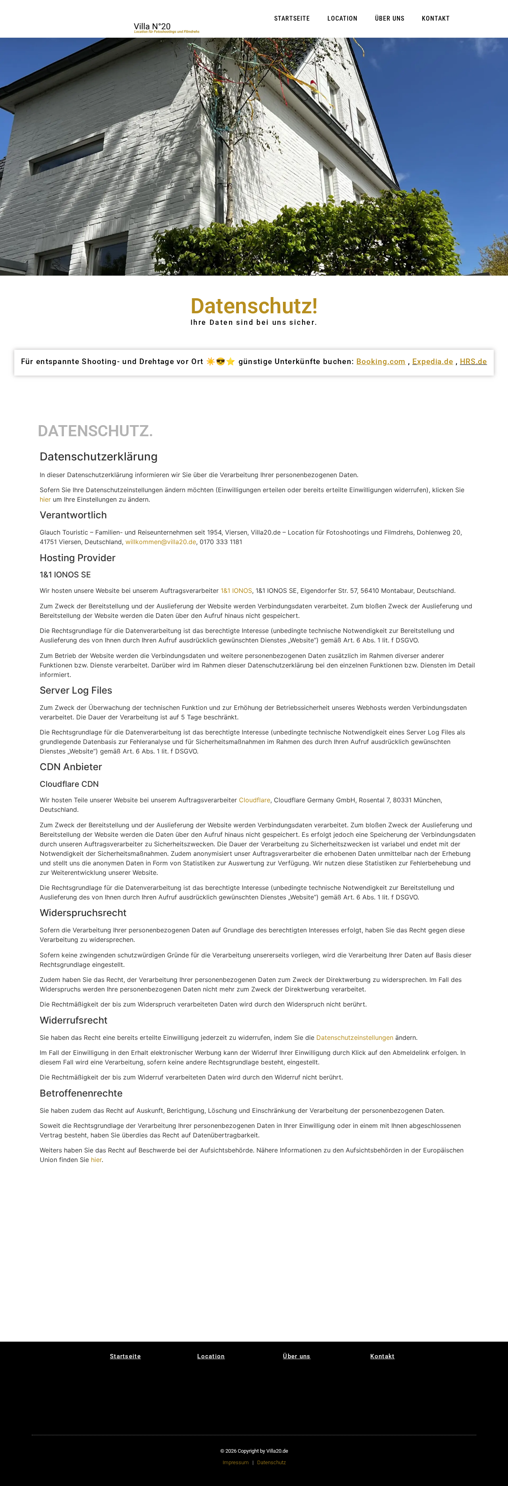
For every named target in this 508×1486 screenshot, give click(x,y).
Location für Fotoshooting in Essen (433, 1266)
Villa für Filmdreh (171, 1264)
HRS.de (473, 361)
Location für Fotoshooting (116, 1217)
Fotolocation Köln (327, 1233)
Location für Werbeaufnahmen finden (273, 1278)
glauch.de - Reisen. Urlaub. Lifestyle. (70, 1328)
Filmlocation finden (122, 1264)
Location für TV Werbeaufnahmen (171, 1290)
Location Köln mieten (226, 1187)
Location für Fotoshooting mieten (123, 1228)
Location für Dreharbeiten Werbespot (322, 1302)
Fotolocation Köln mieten (223, 1266)
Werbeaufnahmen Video (273, 1225)
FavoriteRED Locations (433, 1215)
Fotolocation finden (71, 1288)
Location (342, 18)
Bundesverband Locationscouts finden (382, 1279)
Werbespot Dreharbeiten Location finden (330, 1315)
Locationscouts (220, 1249)
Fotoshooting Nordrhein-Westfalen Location (432, 1278)
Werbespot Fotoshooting (374, 1227)
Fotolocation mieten (123, 1194)
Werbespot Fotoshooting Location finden (382, 1315)
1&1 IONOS (236, 590)
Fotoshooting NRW (327, 1194)
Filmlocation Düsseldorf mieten (275, 1325)
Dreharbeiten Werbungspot (322, 1213)
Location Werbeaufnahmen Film (278, 1301)
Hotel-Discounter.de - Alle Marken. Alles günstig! (226, 1333)
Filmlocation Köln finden (223, 1320)
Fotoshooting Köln (275, 1208)
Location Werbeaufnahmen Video (273, 1313)
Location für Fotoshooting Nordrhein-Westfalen (380, 1268)
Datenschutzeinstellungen (354, 1037)
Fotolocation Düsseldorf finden (377, 1327)
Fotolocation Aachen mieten (225, 1290)
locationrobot (65, 1233)
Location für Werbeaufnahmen (273, 1199)
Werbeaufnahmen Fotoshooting (171, 1301)
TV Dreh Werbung (428, 1229)
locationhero (116, 1237)
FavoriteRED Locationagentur (427, 1206)
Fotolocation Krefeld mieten (380, 1290)
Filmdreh (163, 1187)
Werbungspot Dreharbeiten (322, 1224)
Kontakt (436, 18)
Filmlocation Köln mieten (223, 1240)
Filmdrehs (61, 1209)
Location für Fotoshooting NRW (327, 1276)
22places (163, 1240)
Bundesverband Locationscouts (375, 1199)
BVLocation (114, 1209)
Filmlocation (115, 1202)
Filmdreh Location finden (69, 1297)
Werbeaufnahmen (171, 1222)
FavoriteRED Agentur (329, 1240)
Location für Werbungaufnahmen (224, 1300)
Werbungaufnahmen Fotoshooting (224, 1220)
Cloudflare (254, 800)
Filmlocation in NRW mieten (123, 1280)
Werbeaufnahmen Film (278, 1216)
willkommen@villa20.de (160, 542)
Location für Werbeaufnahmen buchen (222, 1278)
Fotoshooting (168, 1194)
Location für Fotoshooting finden (71, 1266)
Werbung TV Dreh (428, 1222)
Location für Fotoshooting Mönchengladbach (326, 1288)
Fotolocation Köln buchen (327, 1327)
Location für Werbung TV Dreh (432, 1300)
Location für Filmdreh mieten (175, 1231)
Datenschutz (271, 1462)
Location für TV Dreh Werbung (432, 1310)
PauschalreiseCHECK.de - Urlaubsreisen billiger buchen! (126, 1320)
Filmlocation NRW (69, 1226)
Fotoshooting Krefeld (381, 1208)
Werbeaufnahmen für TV (174, 1213)
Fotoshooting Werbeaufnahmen (222, 1230)
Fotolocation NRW (429, 1237)
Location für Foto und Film (73, 1217)
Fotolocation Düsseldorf (373, 1237)
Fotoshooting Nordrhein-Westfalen (380, 1189)
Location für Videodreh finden (274, 1266)
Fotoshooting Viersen (330, 1187)
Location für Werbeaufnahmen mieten (222, 1198)
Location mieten (67, 1194)
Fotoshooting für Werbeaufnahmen (222, 1310)
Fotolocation (64, 1202)
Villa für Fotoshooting (176, 1271)
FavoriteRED (372, 1246)
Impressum (236, 1462)
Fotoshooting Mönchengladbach (326, 1203)
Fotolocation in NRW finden (432, 1320)
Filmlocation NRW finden (69, 1317)
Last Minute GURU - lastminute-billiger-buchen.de (173, 1323)
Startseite (292, 18)
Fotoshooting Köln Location (275, 1290)
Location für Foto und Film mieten (73, 1307)
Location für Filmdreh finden (175, 1311)
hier (45, 499)
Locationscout (271, 1244)
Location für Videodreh (269, 1189)
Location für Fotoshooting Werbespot (374, 1302)
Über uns (389, 18)
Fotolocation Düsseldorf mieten (172, 1280)
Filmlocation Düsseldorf (270, 1236)
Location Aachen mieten (221, 1209)
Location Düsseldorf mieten (174, 1203)
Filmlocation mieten (122, 1187)
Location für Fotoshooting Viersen (330, 1266)
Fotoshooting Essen (431, 1187)
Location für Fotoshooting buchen (124, 1308)
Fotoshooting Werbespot (374, 1217)
